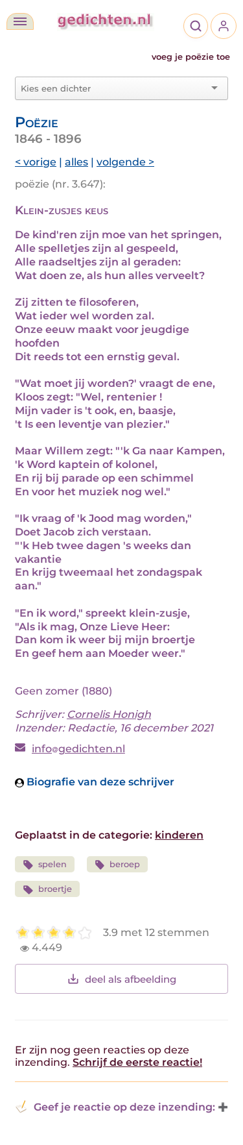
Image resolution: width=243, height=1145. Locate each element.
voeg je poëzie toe (191, 57)
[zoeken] (195, 26)
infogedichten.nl (78, 749)
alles (76, 162)
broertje (55, 889)
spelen (52, 864)
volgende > (125, 162)
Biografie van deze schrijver (99, 782)
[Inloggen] (224, 26)
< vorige (35, 162)
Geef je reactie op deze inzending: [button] (124, 1107)
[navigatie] (20, 21)
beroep (125, 864)
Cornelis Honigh (109, 714)
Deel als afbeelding (130, 979)
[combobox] (114, 88)
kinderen (179, 835)
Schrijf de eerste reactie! (137, 1062)
